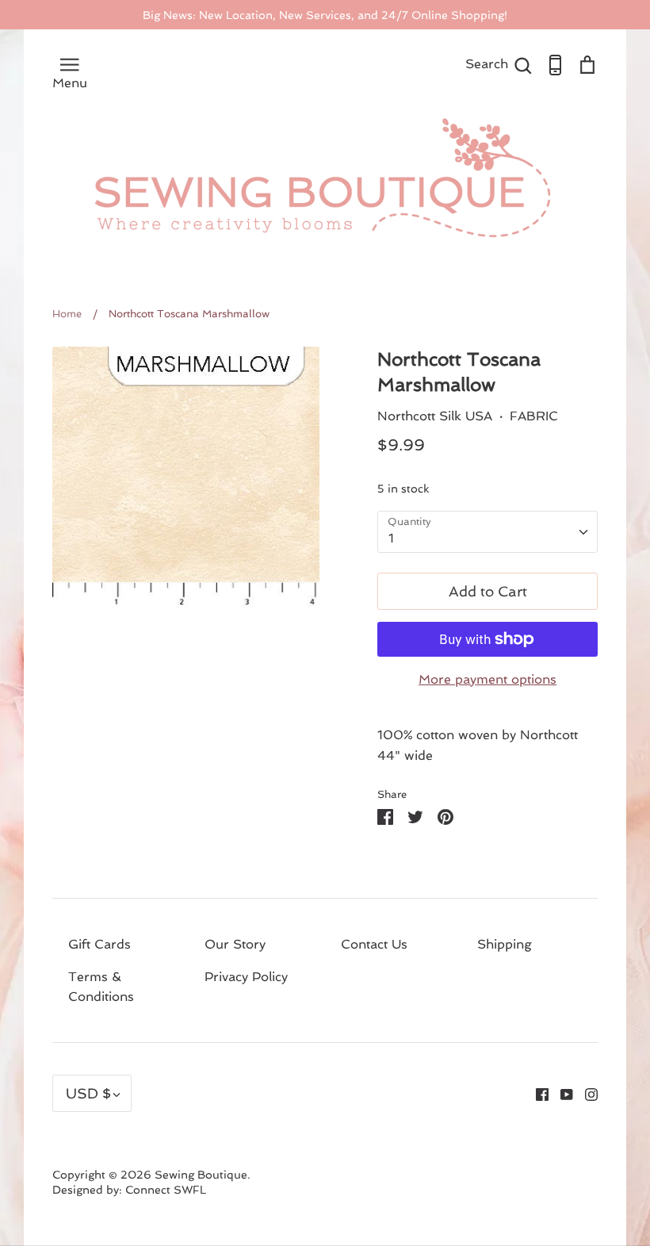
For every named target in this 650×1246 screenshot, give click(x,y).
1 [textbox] (391, 538)
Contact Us (374, 944)
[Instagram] (585, 1093)
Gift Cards (99, 944)
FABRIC (534, 416)
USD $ (88, 1093)
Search (499, 63)
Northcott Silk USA (434, 416)
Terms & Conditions (101, 987)
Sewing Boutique (201, 1174)
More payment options (487, 679)
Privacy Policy (246, 976)
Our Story (235, 944)
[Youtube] (561, 1093)
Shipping (504, 944)
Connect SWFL (165, 1189)
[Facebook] (536, 1093)
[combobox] (487, 532)
